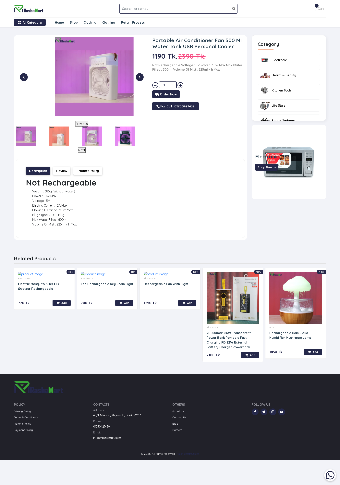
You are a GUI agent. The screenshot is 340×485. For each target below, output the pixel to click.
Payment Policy (23, 429)
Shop (74, 22)
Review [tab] (61, 171)
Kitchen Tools (282, 90)
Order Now (168, 94)
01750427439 (101, 426)
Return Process (133, 22)
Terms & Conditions (26, 417)
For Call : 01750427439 (177, 106)
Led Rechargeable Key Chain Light (107, 284)
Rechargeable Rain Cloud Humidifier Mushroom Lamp (290, 335)
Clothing (90, 22)
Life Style (278, 105)
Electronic (279, 60)
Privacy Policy (22, 411)
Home (59, 22)
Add (64, 303)
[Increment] (180, 85)
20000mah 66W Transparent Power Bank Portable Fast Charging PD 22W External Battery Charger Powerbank (229, 340)
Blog (175, 423)
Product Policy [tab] (88, 171)
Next (81, 150)
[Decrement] (155, 85)
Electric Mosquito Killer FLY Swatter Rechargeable (39, 286)
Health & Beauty (284, 75)
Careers (177, 429)
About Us (178, 411)
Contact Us (179, 417)
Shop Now (265, 167)
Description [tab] (38, 171)
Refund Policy (22, 423)
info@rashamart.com (107, 438)
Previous (82, 124)
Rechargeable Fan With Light (166, 284)
